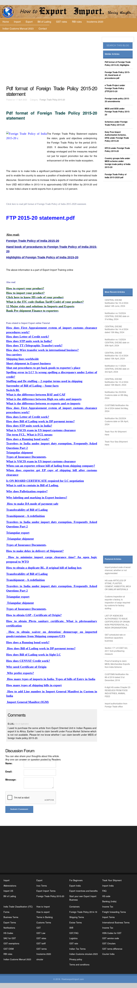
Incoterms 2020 (95, 21)
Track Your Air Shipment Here (115, 433)
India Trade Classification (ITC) (18, 906)
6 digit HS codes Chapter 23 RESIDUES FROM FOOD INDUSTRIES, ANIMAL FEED (117, 692)
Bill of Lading (44, 21)
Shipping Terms (76, 917)
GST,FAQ (73, 933)
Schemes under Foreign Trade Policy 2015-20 (116, 123)
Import (17, 21)
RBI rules (77, 21)
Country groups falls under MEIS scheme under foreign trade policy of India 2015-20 (117, 163)
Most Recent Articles (115, 292)
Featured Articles (113, 559)
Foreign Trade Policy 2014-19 (83, 911)
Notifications (9, 927)
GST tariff (41, 943)
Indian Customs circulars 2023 (83, 954)
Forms (6, 911)
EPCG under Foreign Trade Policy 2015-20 (117, 150)
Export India (75, 885)
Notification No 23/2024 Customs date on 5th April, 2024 (117, 421)
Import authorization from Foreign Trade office (116, 705)
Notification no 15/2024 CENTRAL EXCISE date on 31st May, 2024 (117, 316)
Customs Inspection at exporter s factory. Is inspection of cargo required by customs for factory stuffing (117, 602)
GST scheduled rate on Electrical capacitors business (115, 637)
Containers (74, 906)
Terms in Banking (44, 917)
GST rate (73, 943)
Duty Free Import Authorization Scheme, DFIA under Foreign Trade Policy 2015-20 (117, 137)
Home (6, 21)
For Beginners (76, 880)
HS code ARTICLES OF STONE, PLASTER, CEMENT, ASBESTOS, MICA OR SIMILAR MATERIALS (118, 585)
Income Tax (107, 906)
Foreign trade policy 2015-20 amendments (117, 100)
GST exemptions (11, 943)
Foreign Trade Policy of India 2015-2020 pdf (115, 176)
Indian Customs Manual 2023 (18, 28)
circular (39, 959)
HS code (106, 896)
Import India (108, 885)
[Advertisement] (52, 58)
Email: (8, 771)
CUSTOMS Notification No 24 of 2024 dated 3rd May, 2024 (117, 408)
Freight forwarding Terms (114, 911)
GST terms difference (112, 948)
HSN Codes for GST (111, 933)
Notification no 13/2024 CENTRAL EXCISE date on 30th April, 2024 (117, 342)
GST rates (61, 21)
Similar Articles (112, 54)
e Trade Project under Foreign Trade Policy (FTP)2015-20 (115, 88)
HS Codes (8, 933)
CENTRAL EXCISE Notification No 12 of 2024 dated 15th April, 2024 (116, 355)
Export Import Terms (45, 890)
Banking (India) (109, 901)
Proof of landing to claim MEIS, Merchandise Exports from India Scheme (117, 663)
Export (29, 21)
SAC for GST (10, 938)
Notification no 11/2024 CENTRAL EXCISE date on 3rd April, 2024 (117, 368)
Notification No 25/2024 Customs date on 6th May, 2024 (116, 395)
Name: (9, 763)
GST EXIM (9, 948)
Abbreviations (10, 885)
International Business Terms (115, 922)
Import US (8, 890)
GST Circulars (108, 943)
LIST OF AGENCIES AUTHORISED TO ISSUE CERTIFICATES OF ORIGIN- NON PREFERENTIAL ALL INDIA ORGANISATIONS (117, 621)
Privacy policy (75, 959)
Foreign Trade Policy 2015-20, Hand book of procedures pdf (117, 75)
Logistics (73, 938)
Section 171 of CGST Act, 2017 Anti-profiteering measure (116, 650)
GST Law (40, 933)
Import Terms (108, 917)
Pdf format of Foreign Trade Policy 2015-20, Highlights (118, 63)
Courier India (108, 954)
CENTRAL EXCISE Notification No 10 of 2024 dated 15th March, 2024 (116, 381)
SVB (71, 927)
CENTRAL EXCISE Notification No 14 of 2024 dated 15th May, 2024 (116, 329)
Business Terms (11, 917)
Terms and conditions (79, 964)
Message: (10, 779)
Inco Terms (41, 885)
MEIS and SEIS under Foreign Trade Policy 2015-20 (117, 111)
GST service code (110, 938)
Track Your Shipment (112, 880)
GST (38, 927)
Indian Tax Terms (77, 948)
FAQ (104, 890)
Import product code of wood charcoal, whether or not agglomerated (117, 570)
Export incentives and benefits (83, 890)
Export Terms (10, 922)
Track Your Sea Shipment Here (116, 443)
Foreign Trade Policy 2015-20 (52, 99)
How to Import (43, 906)
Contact (43, 28)
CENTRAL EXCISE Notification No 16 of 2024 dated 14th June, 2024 (116, 302)
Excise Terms (75, 922)
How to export (43, 911)
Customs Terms (43, 922)
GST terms (41, 948)
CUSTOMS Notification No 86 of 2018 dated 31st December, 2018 (117, 677)
